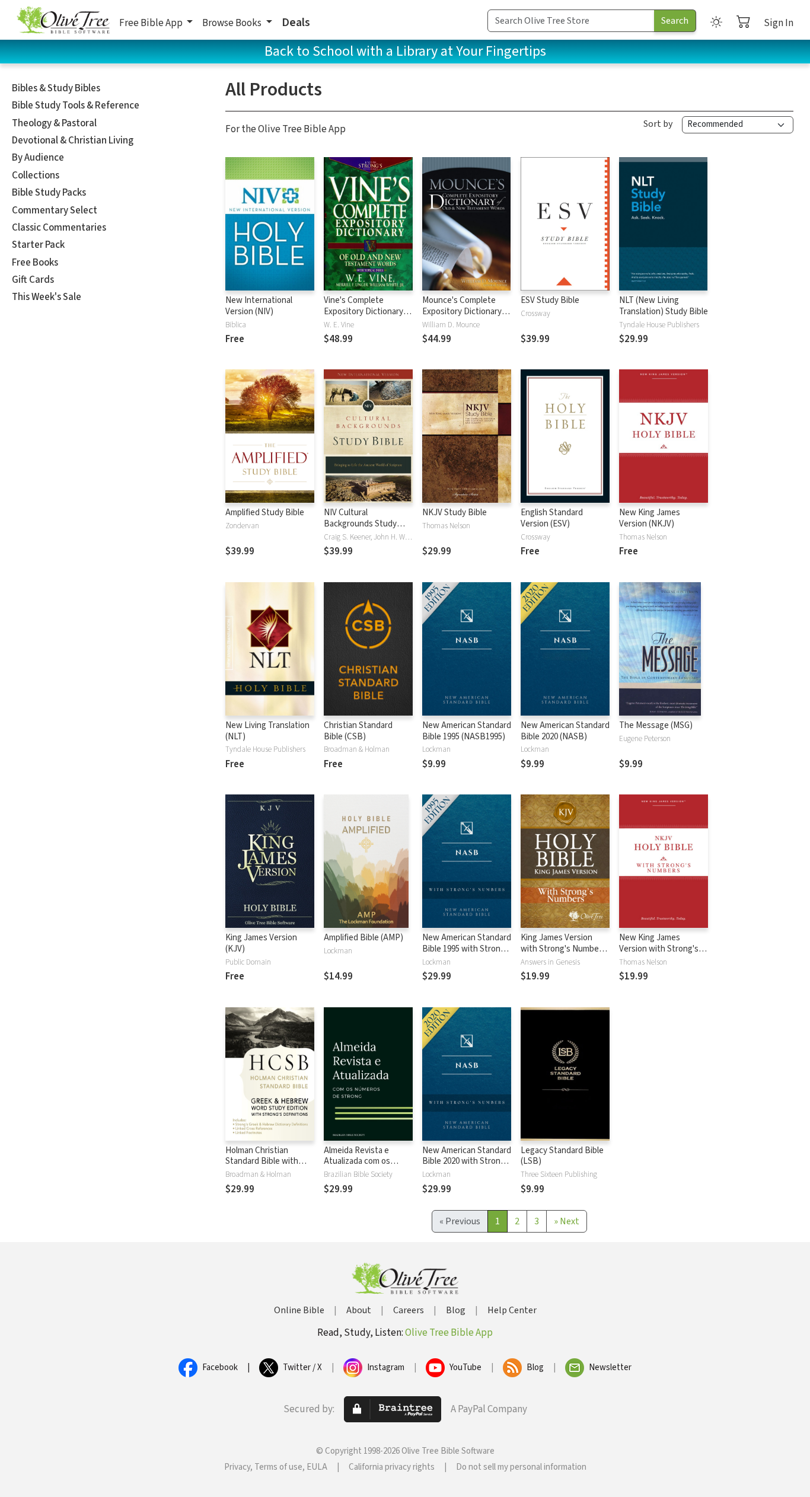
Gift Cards (33, 280)
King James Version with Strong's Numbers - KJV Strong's (563, 948)
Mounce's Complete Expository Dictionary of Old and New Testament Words (466, 317)
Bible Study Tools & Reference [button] (75, 105)
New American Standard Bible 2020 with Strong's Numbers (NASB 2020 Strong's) (466, 1167)
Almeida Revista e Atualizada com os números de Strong (359, 1161)
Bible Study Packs (49, 193)
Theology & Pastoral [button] (54, 123)
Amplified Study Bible (264, 512)
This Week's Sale (46, 297)
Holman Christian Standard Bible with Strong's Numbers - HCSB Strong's (261, 1167)
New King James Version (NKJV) (649, 518)
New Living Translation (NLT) (267, 731)
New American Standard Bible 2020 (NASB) (565, 731)
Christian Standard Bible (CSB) (358, 731)
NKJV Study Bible (454, 512)
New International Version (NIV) (258, 306)
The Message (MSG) (656, 725)
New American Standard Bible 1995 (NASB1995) (466, 731)
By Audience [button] (38, 158)
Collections (35, 175)
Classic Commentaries (59, 228)
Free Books (35, 263)
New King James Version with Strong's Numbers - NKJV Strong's (659, 954)
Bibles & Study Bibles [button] (56, 88)
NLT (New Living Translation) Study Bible (663, 306)
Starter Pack (38, 245)
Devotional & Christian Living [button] (72, 140)
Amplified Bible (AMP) (363, 937)
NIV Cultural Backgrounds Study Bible (360, 523)
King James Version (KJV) (261, 943)
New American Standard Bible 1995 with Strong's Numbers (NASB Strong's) (466, 954)
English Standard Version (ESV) (552, 518)
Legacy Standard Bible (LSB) (562, 1156)
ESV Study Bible (550, 300)
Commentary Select (54, 210)
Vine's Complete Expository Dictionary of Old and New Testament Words (368, 317)
